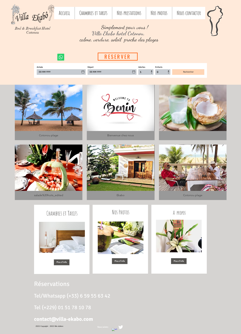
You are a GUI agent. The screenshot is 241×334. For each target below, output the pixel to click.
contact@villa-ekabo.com (63, 319)
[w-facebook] (114, 330)
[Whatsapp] (60, 57)
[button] (48, 112)
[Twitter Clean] (120, 327)
